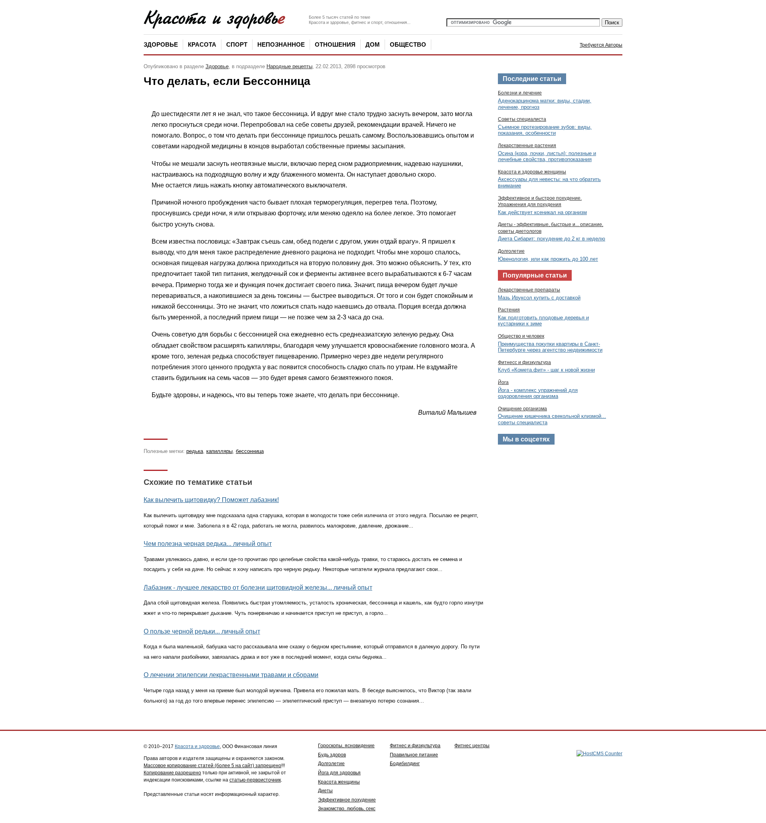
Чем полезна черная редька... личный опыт (208, 543)
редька (194, 451)
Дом (372, 44)
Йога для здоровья (339, 773)
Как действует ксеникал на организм (542, 212)
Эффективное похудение (347, 800)
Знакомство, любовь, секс (346, 808)
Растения (509, 310)
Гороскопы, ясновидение (346, 745)
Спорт (236, 44)
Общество (408, 44)
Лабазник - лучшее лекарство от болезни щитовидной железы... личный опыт (258, 587)
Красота (202, 44)
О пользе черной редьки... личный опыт (202, 631)
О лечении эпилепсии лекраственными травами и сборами (231, 674)
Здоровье (161, 44)
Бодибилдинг (405, 763)
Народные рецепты (289, 66)
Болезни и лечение (520, 93)
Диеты (325, 790)
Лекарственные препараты (529, 290)
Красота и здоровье (197, 746)
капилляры (219, 451)
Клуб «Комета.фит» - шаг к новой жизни (546, 370)
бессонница (250, 451)
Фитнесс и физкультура (524, 362)
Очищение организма (522, 409)
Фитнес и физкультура (415, 745)
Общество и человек (521, 336)
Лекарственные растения (527, 145)
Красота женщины (339, 782)
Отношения (335, 44)
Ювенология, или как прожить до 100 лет (548, 259)
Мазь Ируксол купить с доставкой (539, 298)
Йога (503, 382)
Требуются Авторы (601, 45)
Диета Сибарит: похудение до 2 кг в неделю (551, 239)
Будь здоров (332, 755)
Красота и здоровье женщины (532, 172)
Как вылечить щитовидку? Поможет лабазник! (211, 499)
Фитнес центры (472, 745)
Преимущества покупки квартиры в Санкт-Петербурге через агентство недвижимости (550, 347)
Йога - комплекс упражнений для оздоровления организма (538, 393)
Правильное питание (414, 755)
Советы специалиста (522, 119)
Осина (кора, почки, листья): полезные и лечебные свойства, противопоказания (547, 156)
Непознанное (281, 44)
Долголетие (511, 251)
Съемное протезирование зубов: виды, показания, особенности (545, 130)
